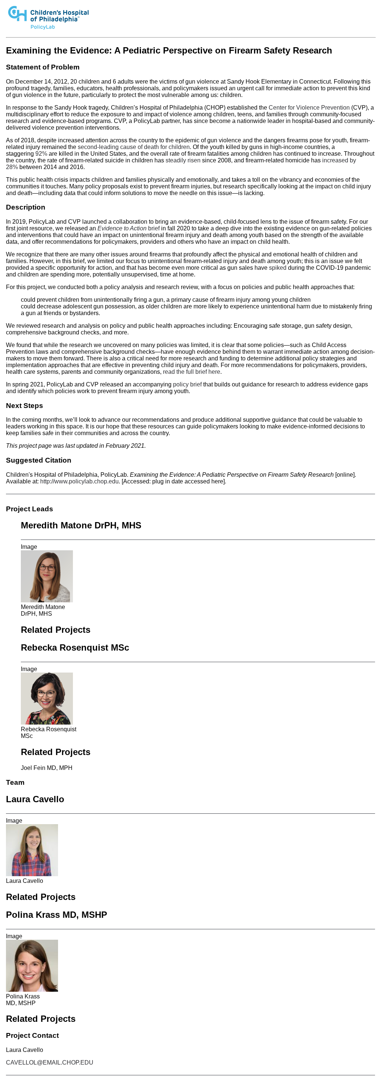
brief (128, 228)
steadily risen (183, 160)
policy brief (187, 384)
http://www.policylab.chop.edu (79, 481)
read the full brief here (191, 372)
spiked (277, 268)
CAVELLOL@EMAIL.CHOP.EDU (49, 1062)
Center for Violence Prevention (309, 107)
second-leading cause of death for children (134, 147)
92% (41, 153)
